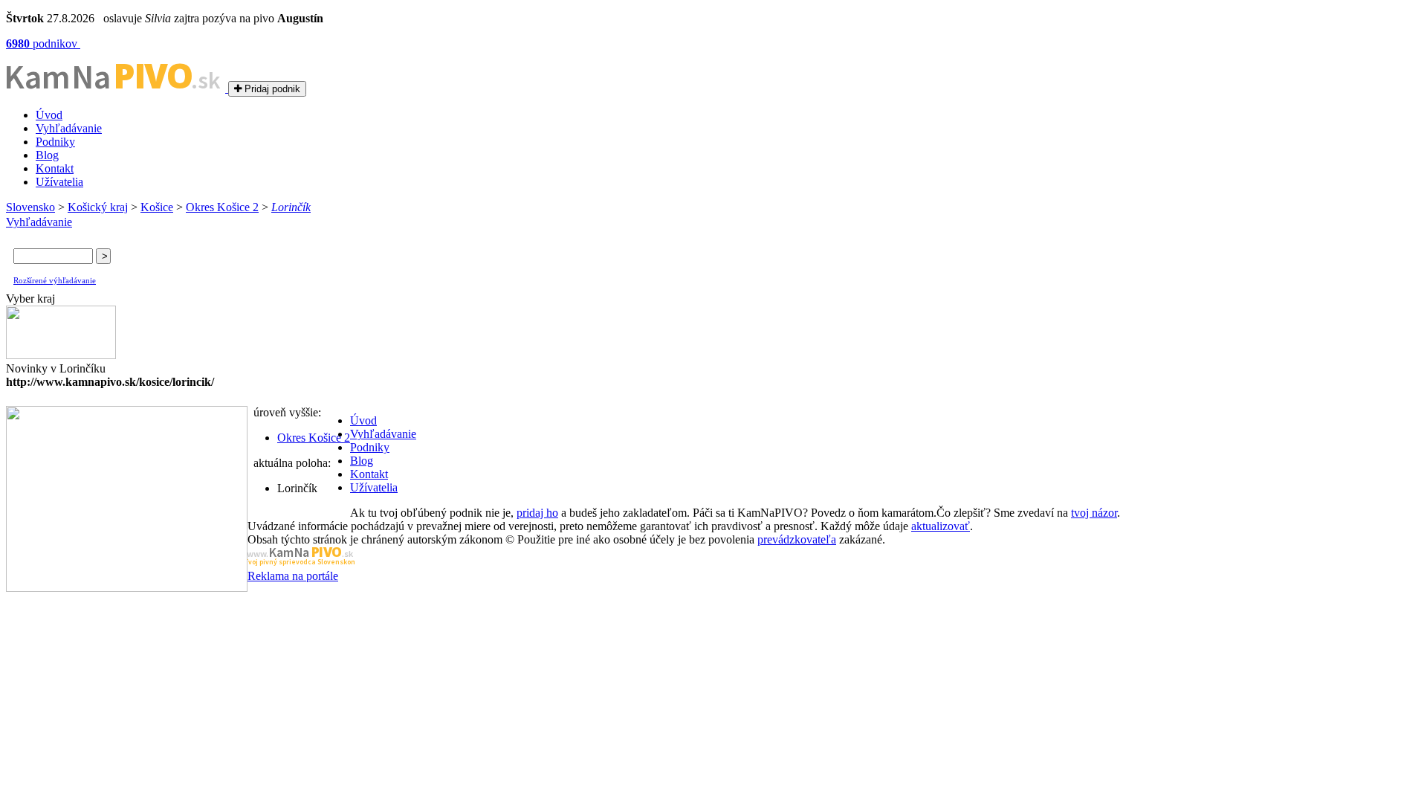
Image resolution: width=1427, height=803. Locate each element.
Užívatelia (59, 181)
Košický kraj (98, 207)
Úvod (49, 115)
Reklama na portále (292, 576)
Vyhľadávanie (69, 128)
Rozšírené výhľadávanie (54, 280)
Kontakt (55, 168)
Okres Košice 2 (222, 207)
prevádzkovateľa (796, 539)
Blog (47, 155)
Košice (156, 207)
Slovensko (30, 207)
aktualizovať (940, 526)
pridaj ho (537, 512)
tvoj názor (1094, 512)
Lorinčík (291, 207)
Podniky (55, 141)
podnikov (43, 43)
